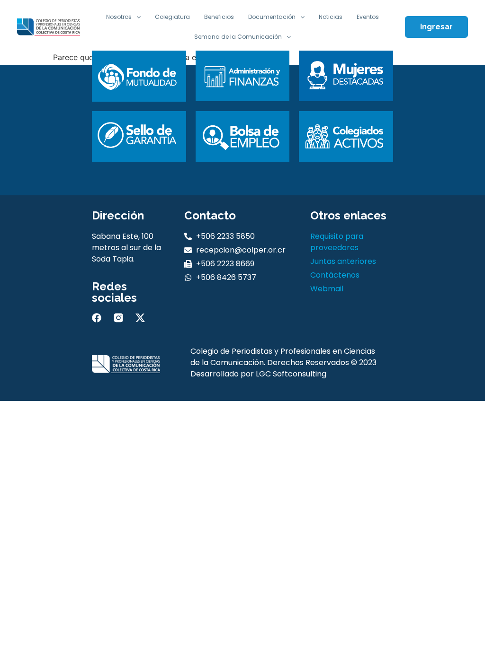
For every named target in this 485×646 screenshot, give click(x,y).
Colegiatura (172, 17)
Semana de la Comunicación (238, 37)
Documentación (272, 17)
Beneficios (219, 17)
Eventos (368, 17)
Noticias (330, 17)
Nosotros (119, 17)
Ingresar (436, 26)
